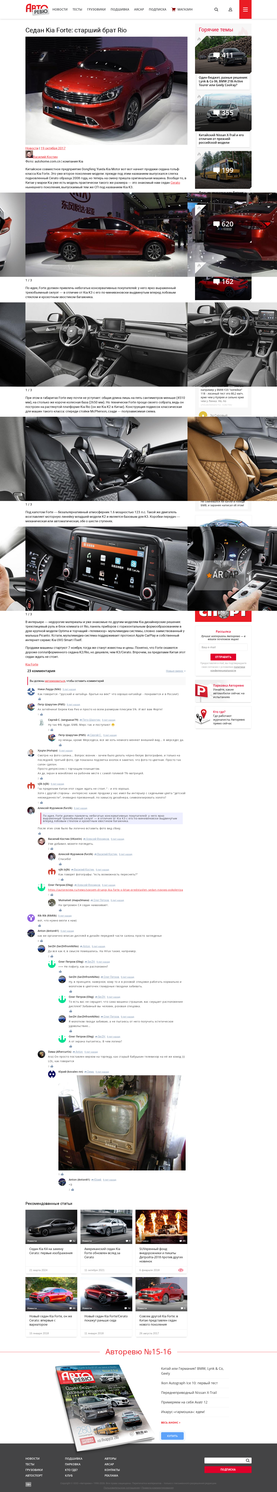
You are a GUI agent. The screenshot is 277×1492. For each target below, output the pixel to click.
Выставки (142, 1241)
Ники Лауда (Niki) (49, 689)
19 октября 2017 (53, 148)
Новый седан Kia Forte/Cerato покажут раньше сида (106, 1318)
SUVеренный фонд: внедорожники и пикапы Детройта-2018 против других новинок (161, 1255)
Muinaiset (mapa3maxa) (73, 900)
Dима (89, 1071)
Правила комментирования (158, 1487)
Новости (60, 9)
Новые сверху (174, 670)
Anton (85, 946)
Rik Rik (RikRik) (47, 915)
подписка (228, 1469)
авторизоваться (55, 680)
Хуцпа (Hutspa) (47, 750)
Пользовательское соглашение (122, 1487)
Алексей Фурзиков (96, 838)
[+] (40, 698)
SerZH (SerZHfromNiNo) (63, 946)
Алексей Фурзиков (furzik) (55, 808)
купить (172, 1436)
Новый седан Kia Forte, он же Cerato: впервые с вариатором (50, 1320)
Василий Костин (105, 854)
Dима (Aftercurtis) (59, 1051)
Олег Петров (100, 900)
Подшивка (120, 9)
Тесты (77, 9)
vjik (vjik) (43, 783)
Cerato (175, 182)
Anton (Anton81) (48, 931)
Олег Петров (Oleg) (60, 885)
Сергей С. (94, 735)
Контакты (112, 1470)
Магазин (185, 9)
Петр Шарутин (90, 719)
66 (74, 1308)
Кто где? (71, 1470)
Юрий (96, 1179)
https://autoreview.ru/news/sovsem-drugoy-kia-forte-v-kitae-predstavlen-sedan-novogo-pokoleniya (115, 890)
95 (184, 1241)
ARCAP (139, 9)
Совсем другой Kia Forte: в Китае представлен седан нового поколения (158, 1320)
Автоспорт (33, 1475)
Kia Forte (31, 664)
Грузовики (96, 9)
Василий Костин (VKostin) (65, 839)
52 (74, 1241)
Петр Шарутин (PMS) (51, 704)
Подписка (157, 9)
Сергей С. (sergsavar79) (63, 720)
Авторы (110, 1458)
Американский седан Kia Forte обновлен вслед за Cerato (102, 1253)
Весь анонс (169, 1422)
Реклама (111, 1475)
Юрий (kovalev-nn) (70, 1071)
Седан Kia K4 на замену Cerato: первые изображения (51, 1251)
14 (129, 1308)
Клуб (69, 1475)
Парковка (72, 1464)
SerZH (90, 961)
